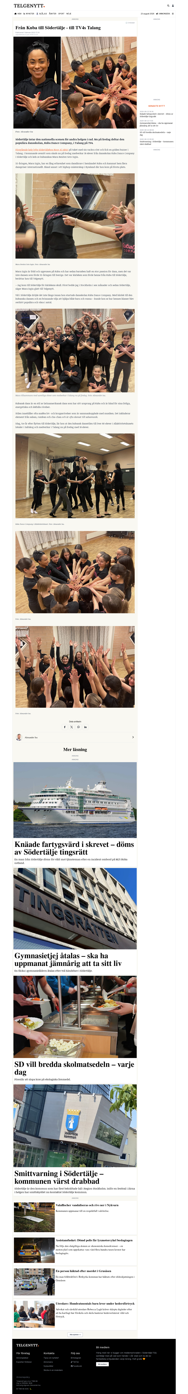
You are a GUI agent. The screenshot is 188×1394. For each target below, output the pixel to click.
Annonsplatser (22, 1358)
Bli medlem (102, 1364)
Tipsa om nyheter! (51, 1358)
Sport (61, 14)
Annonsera (48, 1362)
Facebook (77, 1366)
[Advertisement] (157, 59)
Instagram (76, 1358)
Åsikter (52, 14)
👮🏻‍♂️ (41, 14)
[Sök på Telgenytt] (168, 5)
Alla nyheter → (75, 1335)
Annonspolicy (23, 1377)
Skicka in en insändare (53, 1370)
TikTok (75, 1362)
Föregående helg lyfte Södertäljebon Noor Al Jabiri (41, 149)
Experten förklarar (24, 1362)
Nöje (69, 14)
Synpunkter (48, 1366)
